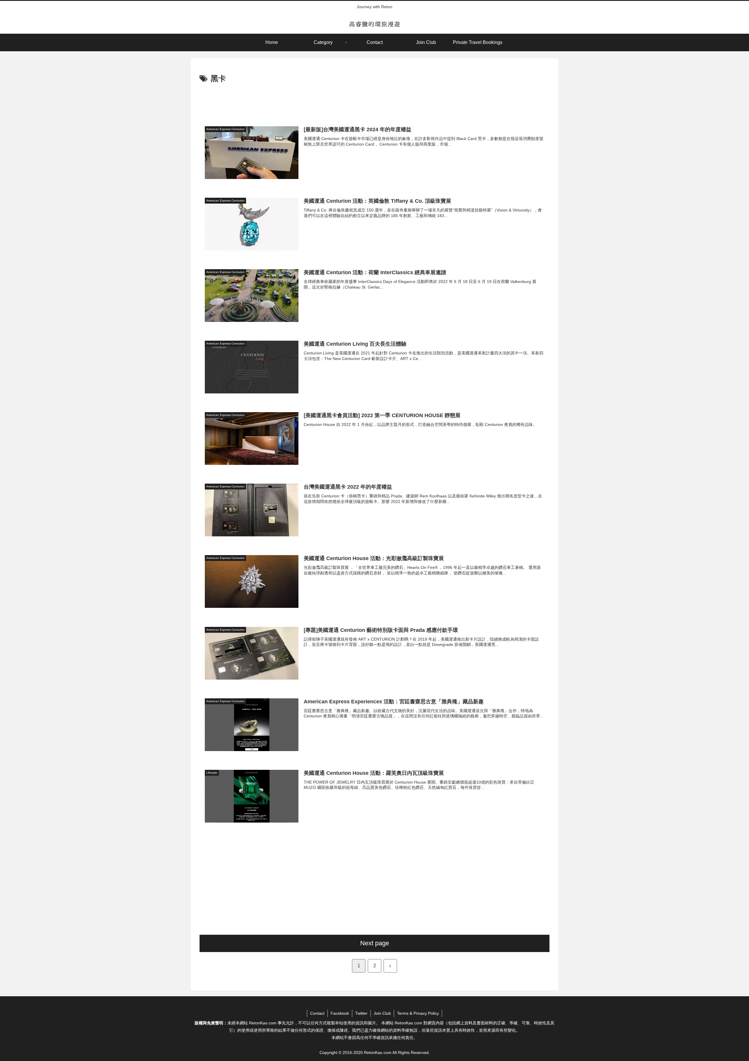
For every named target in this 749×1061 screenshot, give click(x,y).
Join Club (382, 1013)
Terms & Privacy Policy (418, 1013)
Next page (374, 943)
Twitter (361, 1013)
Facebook (340, 1013)
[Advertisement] (374, 101)
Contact (317, 1013)
